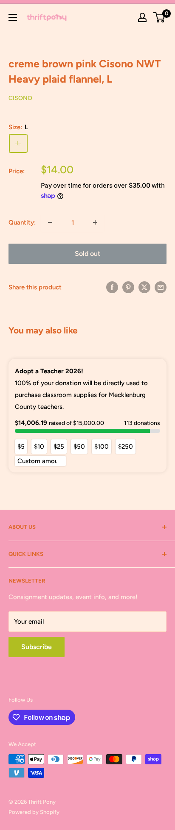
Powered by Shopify (33, 812)
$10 (39, 446)
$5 (21, 446)
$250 (125, 446)
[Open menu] (12, 17)
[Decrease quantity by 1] (50, 222)
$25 (59, 446)
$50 (79, 446)
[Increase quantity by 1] (95, 222)
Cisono (20, 98)
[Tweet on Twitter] (144, 287)
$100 (101, 446)
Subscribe (36, 647)
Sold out (87, 254)
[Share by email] (161, 287)
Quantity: (22, 222)
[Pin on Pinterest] (128, 287)
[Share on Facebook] (112, 287)
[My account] (142, 17)
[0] (159, 17)
